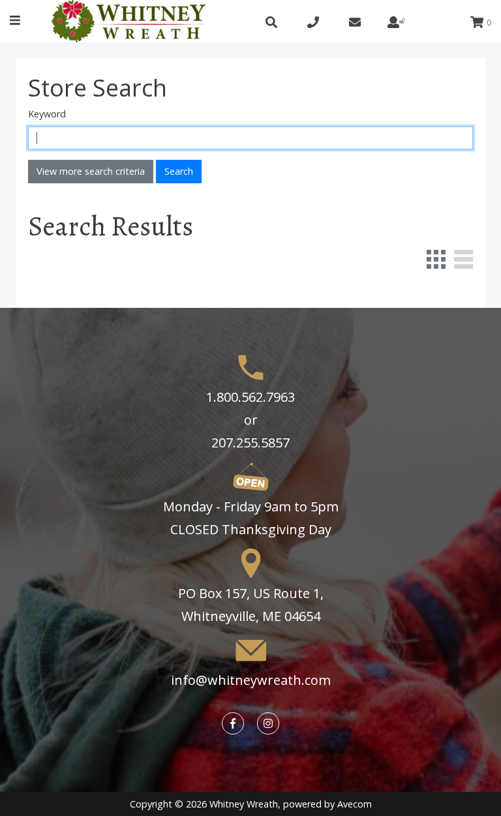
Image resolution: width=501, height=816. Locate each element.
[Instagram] (268, 723)
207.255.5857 (250, 442)
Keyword (47, 114)
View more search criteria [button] (91, 171)
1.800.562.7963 (250, 397)
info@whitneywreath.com (251, 680)
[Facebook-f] (233, 723)
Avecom (354, 804)
